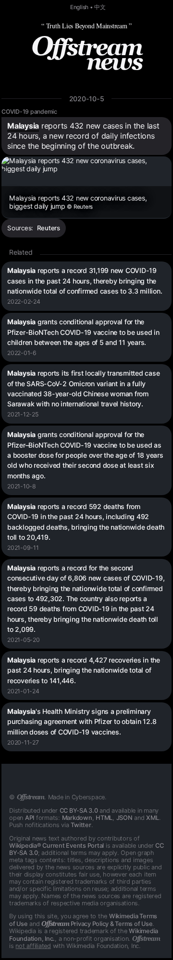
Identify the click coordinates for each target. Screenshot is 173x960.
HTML (104, 817)
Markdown (77, 817)
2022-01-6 (22, 352)
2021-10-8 (21, 486)
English (79, 7)
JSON (124, 817)
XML (152, 817)
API (29, 817)
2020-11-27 (23, 742)
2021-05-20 (23, 639)
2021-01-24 (23, 691)
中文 (100, 7)
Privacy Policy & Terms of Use (96, 923)
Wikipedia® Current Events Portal (56, 845)
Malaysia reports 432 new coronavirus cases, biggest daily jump (78, 202)
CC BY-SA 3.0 (79, 810)
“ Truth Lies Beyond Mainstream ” (86, 25)
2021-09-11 (23, 547)
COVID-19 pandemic (29, 111)
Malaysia (23, 125)
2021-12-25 (22, 414)
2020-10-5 (86, 99)
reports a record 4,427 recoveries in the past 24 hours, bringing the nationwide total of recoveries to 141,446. (83, 670)
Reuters (48, 228)
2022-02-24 (23, 301)
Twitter (81, 825)
